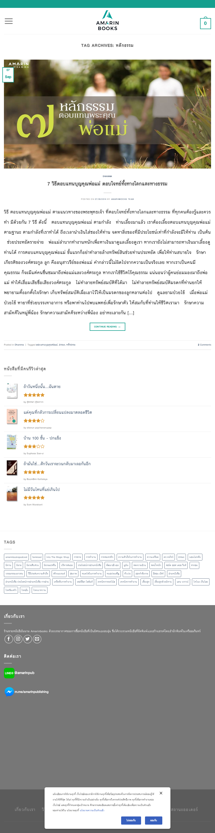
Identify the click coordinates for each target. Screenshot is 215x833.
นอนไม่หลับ (195, 557)
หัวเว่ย (127, 574)
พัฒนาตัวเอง (112, 565)
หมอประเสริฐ (113, 574)
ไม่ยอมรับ (131, 820)
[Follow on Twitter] (27, 639)
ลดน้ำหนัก (156, 565)
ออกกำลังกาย (142, 574)
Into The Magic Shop (57, 557)
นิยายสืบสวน (32, 565)
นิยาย (19, 565)
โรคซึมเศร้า (11, 590)
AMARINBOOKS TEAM (122, 199)
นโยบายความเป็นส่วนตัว (92, 810)
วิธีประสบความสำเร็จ (38, 574)
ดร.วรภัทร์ (168, 557)
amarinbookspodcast (16, 557)
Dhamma (107, 176)
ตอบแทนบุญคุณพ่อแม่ (47, 345)
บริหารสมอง (67, 565)
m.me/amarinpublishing (32, 692)
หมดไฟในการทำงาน (92, 574)
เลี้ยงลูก (145, 582)
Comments (204, 345)
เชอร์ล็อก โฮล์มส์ (85, 582)
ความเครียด (153, 557)
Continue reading (107, 326)
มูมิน (126, 565)
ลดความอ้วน (139, 565)
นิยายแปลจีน (50, 565)
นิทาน (8, 565)
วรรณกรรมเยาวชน (14, 574)
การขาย (77, 557)
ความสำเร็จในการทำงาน (130, 557)
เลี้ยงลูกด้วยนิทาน (163, 582)
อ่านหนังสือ (174, 574)
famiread (36, 557)
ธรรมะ (62, 345)
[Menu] (8, 18)
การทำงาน (91, 557)
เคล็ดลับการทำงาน (63, 582)
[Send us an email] (37, 639)
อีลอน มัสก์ (158, 574)
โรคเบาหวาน (39, 590)
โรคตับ (25, 590)
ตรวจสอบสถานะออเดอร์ (175, 809)
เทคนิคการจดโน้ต (106, 582)
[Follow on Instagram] (18, 639)
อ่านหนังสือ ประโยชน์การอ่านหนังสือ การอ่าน (27, 582)
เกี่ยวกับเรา (25, 809)
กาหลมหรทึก (107, 557)
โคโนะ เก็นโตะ (201, 582)
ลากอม (194, 565)
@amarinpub (24, 673)
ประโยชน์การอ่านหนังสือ (89, 565)
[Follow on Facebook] (8, 639)
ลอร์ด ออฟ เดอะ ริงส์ (176, 565)
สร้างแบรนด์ (59, 574)
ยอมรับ (153, 820)
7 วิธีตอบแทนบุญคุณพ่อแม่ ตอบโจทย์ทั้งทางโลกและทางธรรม (107, 184)
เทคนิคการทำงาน (128, 582)
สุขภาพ (73, 574)
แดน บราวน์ (183, 582)
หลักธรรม (71, 345)
